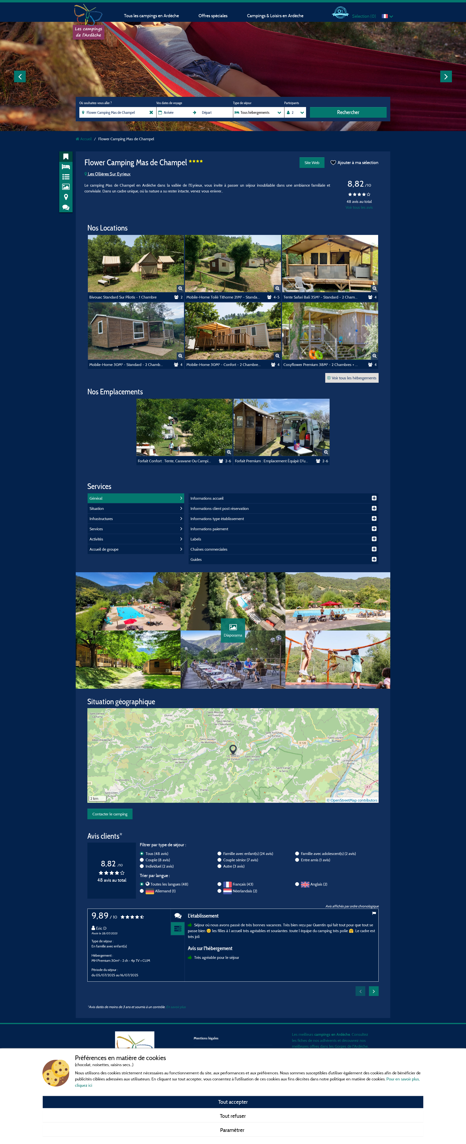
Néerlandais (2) (245, 890)
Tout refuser (233, 1116)
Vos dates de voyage (169, 103)
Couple (158, 859)
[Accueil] (88, 13)
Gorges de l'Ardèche (351, 1046)
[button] (233, 750)
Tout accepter (233, 1102)
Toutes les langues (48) (169, 884)
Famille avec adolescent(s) (328, 853)
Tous (157, 853)
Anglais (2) (318, 884)
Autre (233, 866)
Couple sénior (240, 859)
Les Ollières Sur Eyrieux (109, 174)
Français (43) (243, 884)
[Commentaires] (177, 915)
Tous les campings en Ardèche (151, 15)
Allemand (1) (165, 890)
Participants (291, 103)
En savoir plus (176, 1007)
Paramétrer (233, 1130)
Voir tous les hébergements (354, 377)
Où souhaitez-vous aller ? (95, 103)
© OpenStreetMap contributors (352, 800)
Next (446, 76)
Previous (20, 76)
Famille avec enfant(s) (248, 853)
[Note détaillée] (177, 929)
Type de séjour (242, 103)
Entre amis (315, 859)
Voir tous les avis (359, 207)
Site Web (312, 162)
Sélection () (364, 16)
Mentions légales (206, 1038)
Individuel (160, 866)
